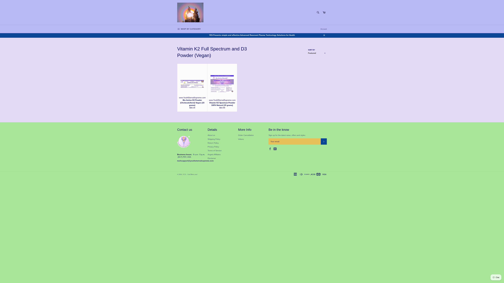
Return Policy (213, 143)
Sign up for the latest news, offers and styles (287, 135)
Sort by (311, 50)
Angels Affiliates (214, 154)
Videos (241, 139)
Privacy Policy (213, 147)
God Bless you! (192, 174)
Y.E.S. (185, 174)
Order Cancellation (246, 135)
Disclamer (212, 158)
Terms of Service (215, 150)
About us (211, 135)
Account (324, 29)
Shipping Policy (214, 139)
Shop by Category (190, 29)
